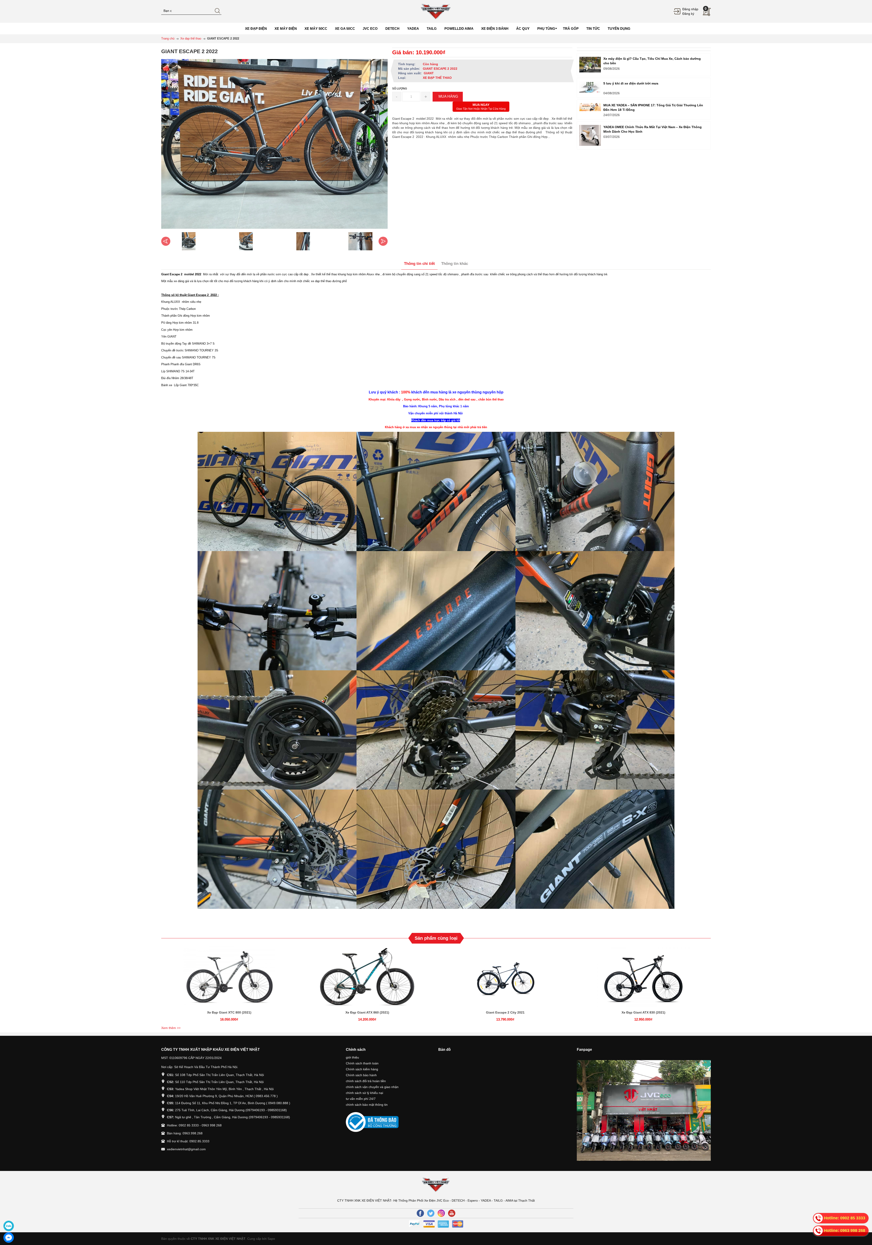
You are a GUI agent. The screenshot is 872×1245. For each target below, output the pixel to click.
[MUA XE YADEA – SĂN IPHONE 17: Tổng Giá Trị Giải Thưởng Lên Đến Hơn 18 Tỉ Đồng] (590, 107)
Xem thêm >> (171, 1028)
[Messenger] (8, 1237)
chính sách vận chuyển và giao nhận (372, 1087)
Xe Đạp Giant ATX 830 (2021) (643, 1012)
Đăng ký (688, 13)
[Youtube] (451, 1213)
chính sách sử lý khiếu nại (364, 1093)
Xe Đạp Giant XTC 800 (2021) (229, 1012)
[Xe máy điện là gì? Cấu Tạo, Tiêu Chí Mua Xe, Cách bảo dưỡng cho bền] (590, 64)
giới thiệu (352, 1057)
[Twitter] (430, 1213)
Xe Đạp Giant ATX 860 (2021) (367, 1012)
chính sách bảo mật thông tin (367, 1104)
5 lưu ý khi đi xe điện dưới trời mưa (630, 83)
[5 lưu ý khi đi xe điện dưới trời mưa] (590, 87)
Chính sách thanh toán (362, 1063)
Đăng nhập (690, 9)
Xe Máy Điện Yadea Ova (43, 1218)
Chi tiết (228, 978)
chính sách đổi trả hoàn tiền (366, 1081)
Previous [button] (165, 241)
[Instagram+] (441, 1213)
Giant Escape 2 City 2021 (505, 1012)
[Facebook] (420, 1213)
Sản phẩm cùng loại (436, 938)
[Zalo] (8, 1226)
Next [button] (383, 241)
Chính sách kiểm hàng (362, 1069)
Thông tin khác (454, 263)
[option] (188, 241)
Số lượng (399, 88)
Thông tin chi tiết (419, 263)
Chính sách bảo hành (361, 1075)
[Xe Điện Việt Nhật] (436, 11)
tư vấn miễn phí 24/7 (361, 1099)
